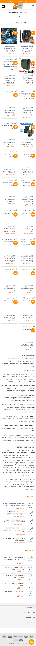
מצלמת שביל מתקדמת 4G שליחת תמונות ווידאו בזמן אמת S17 (9, 230)
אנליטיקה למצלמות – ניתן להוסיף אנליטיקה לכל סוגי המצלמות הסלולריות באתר (9, 49)
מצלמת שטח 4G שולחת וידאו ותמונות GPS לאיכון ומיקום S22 (10, 111)
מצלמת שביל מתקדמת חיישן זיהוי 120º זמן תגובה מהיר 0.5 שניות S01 (27, 259)
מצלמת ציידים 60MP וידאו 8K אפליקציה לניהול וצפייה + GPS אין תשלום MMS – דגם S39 (27, 112)
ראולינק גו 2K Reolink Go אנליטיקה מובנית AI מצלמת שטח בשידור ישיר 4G (9, 259)
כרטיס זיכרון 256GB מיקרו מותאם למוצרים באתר (9, 288)
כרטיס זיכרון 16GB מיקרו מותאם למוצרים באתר (27, 288)
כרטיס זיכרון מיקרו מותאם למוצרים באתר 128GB (9, 317)
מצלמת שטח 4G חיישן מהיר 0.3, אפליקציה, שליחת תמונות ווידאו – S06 (27, 200)
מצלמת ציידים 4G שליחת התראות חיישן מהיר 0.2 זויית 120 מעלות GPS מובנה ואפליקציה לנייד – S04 (9, 80)
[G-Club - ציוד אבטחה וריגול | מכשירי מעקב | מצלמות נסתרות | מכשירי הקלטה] (18, 6)
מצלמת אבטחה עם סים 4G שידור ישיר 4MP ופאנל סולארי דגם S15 (27, 142)
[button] (33, 6)
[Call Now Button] (31, 642)
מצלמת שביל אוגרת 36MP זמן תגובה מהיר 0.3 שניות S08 (9, 142)
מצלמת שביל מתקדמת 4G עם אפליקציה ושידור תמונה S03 (27, 171)
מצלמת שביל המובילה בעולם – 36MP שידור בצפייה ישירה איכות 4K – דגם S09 (27, 49)
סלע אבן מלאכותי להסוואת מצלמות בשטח (28, 230)
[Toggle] (34, 608)
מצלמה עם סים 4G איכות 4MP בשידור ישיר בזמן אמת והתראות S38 (28, 79)
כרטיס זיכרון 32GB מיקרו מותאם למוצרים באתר (27, 317)
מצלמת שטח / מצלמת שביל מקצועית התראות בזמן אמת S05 (9, 171)
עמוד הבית (23, 13)
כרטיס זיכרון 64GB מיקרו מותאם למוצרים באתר (27, 346)
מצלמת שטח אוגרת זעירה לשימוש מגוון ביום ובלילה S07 (10, 199)
